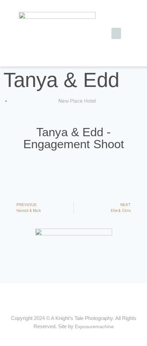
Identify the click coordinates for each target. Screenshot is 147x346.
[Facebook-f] (67, 296)
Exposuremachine (94, 326)
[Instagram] (80, 296)
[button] (116, 33)
